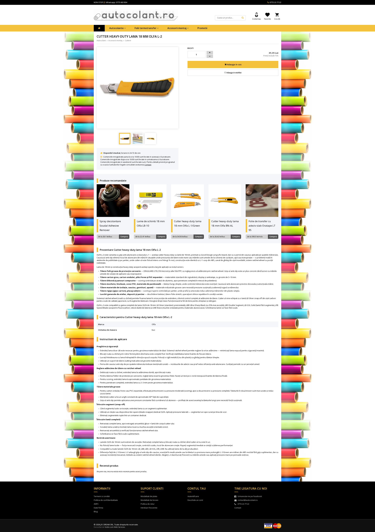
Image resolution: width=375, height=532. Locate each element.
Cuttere (128, 40)
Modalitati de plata (149, 496)
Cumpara (124, 236)
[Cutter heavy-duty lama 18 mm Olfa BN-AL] (224, 200)
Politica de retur (148, 504)
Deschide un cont (195, 500)
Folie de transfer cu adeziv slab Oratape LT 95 (262, 226)
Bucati (191, 48)
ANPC (96, 504)
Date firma (98, 507)
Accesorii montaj (177, 28)
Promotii (202, 28)
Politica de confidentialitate (106, 500)
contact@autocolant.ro (248, 500)
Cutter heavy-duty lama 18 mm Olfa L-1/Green (187, 223)
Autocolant (101, 40)
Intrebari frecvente (149, 507)
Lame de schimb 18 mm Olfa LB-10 (151, 223)
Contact (147, 164)
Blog (96, 511)
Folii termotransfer (146, 28)
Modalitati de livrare (149, 500)
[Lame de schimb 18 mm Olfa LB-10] (150, 200)
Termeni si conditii (102, 496)
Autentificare (193, 496)
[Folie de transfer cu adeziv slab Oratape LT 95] (262, 200)
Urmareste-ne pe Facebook (250, 496)
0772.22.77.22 (275, 2)
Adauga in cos (233, 64)
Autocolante (116, 28)
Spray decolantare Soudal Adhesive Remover (110, 226)
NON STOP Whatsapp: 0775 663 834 (110, 2)
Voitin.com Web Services (115, 527)
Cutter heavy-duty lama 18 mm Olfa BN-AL (225, 223)
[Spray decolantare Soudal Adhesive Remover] (113, 200)
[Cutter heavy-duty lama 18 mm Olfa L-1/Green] (187, 200)
